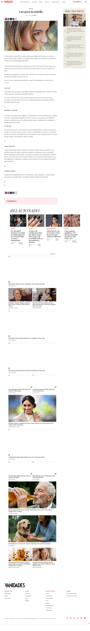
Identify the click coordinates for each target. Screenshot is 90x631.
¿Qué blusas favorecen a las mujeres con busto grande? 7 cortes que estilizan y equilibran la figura (75, 30)
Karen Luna (39, 245)
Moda (40, 2)
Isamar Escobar (21, 243)
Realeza (34, 2)
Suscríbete (76, 1)
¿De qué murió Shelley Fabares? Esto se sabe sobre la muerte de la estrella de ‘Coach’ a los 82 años (75, 55)
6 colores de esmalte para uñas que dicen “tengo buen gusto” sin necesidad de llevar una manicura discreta (36, 236)
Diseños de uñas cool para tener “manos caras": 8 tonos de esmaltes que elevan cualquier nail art (75, 47)
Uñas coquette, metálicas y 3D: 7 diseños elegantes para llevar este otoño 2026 (71, 234)
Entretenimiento (25, 2)
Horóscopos (55, 2)
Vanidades (34, 15)
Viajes (63, 2)
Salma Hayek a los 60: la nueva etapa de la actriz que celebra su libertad (53, 234)
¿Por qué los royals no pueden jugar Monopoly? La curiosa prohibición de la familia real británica (74, 38)
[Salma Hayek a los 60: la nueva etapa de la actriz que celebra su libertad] (54, 220)
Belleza (47, 2)
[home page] (8, 2)
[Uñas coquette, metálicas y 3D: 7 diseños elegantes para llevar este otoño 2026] (72, 220)
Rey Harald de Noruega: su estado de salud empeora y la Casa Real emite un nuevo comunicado (18, 235)
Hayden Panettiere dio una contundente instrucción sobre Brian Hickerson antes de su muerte (75, 63)
